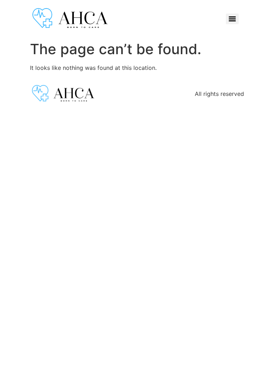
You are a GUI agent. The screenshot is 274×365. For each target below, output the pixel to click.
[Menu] (232, 19)
